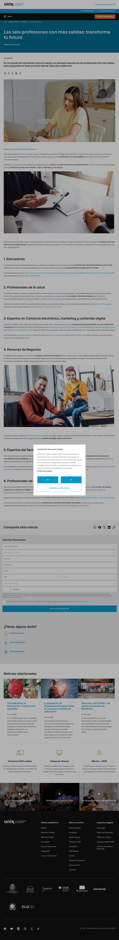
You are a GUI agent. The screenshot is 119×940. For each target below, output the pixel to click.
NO (48, 479)
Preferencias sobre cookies (59, 488)
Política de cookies (44, 471)
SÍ (71, 479)
